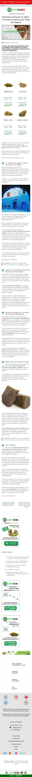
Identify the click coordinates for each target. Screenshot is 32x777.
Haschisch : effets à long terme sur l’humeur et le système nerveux (8, 504)
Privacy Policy (16, 736)
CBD (10, 474)
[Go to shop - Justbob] (16, 772)
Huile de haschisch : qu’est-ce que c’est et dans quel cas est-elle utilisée (24, 504)
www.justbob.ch (20, 487)
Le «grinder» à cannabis (13, 569)
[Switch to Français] (3, 5)
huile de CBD (20, 492)
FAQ (16, 749)
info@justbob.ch (17, 727)
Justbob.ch (20, 479)
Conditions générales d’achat (16, 741)
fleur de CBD (16, 279)
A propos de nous (16, 744)
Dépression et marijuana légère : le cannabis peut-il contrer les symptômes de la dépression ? (18, 574)
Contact (16, 746)
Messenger (17, 730)
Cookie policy (16, 738)
